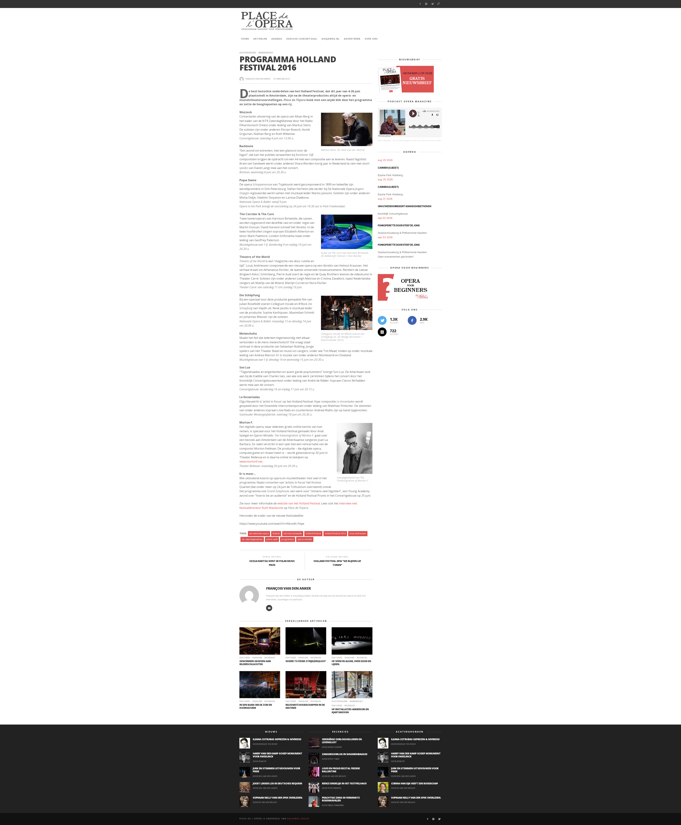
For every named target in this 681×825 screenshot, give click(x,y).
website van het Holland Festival (298, 503)
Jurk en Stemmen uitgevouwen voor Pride (276, 770)
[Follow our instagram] (382, 331)
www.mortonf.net (250, 461)
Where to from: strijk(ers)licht (306, 661)
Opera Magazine (384, 140)
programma (287, 539)
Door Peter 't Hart (330, 759)
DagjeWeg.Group (298, 818)
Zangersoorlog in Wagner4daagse (344, 754)
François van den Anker (257, 78)
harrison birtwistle (293, 533)
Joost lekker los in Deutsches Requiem (277, 783)
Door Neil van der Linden (265, 776)
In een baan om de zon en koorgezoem (255, 706)
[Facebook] (420, 4)
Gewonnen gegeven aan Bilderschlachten (255, 662)
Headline (257, 657)
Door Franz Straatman (333, 805)
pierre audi (272, 539)
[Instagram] (426, 4)
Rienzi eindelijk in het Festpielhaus (344, 783)
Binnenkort (266, 52)
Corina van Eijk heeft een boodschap (414, 783)
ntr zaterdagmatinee (252, 539)
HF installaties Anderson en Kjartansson (350, 710)
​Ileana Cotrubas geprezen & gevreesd (277, 739)
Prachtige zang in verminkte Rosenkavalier (341, 799)
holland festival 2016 (335, 533)
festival (276, 533)
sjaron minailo (305, 539)
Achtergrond (247, 52)
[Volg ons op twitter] (382, 320)
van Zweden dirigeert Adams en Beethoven (404, 206)
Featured (244, 657)
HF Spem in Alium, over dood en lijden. (351, 662)
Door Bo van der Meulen (265, 802)
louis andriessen (358, 533)
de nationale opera (259, 533)
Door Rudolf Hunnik (332, 747)
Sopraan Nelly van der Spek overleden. (278, 797)
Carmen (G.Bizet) (388, 167)
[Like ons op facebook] (412, 320)
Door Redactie (259, 761)
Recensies (269, 657)
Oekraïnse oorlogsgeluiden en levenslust (342, 740)
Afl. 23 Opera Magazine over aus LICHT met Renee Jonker (417, 140)
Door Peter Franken (331, 788)
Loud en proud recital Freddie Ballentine (341, 770)
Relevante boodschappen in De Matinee (305, 706)
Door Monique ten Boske (265, 744)
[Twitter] (432, 4)
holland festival (313, 533)
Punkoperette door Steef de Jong (399, 225)
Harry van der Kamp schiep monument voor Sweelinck (277, 755)
